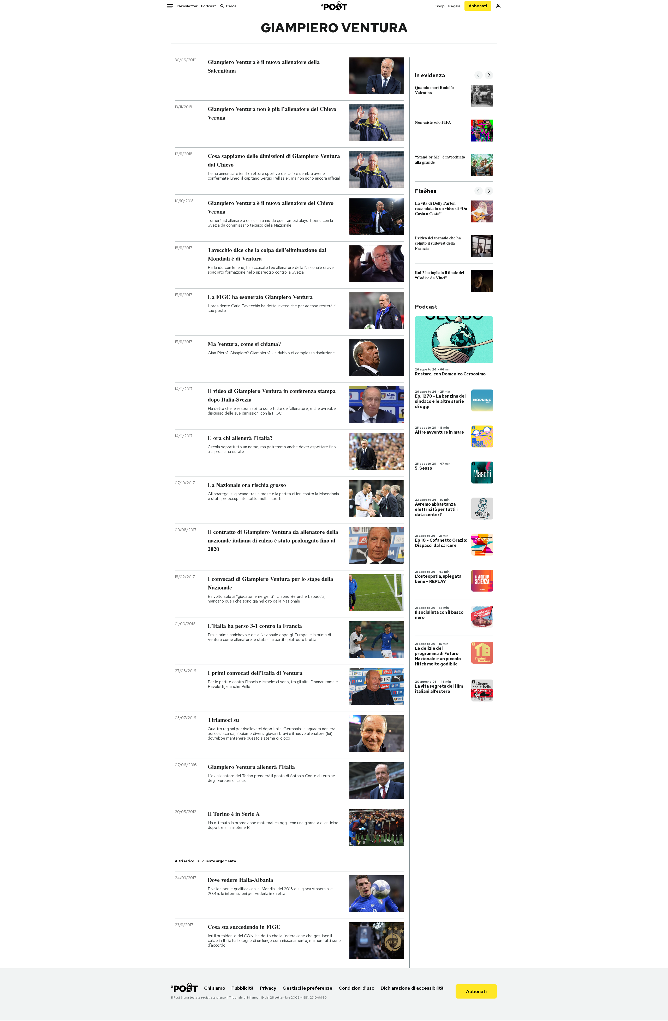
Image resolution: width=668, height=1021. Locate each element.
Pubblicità (242, 988)
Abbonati (478, 6)
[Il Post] (334, 5)
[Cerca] (222, 6)
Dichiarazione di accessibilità (412, 988)
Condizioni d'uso (356, 988)
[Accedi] (498, 6)
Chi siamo (214, 988)
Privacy (268, 988)
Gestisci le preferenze (307, 988)
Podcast (208, 6)
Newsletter (187, 6)
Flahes (425, 191)
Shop (440, 6)
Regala (454, 6)
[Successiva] (489, 75)
